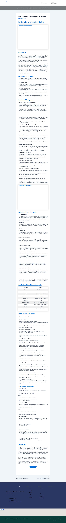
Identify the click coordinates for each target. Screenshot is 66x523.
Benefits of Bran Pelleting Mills (26, 313)
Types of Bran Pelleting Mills (26, 386)
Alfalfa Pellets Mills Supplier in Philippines (53, 491)
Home (18, 8)
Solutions (28, 8)
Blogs (40, 8)
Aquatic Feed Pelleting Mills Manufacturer (53, 497)
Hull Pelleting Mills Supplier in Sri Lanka (52, 503)
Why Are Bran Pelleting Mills (25, 76)
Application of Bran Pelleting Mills (27, 212)
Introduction (22, 52)
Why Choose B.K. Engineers (25, 100)
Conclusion (22, 444)
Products (34, 8)
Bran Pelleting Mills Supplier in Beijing (31, 22)
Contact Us (45, 8)
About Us (23, 8)
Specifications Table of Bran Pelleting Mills (30, 285)
